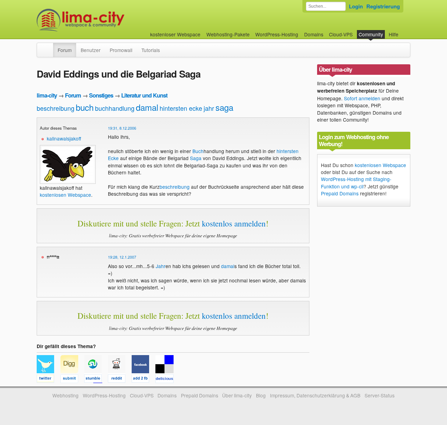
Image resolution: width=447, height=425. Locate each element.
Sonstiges (101, 95)
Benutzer (91, 49)
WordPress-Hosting (276, 34)
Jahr (161, 265)
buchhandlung (114, 108)
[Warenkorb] (404, 31)
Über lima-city (237, 395)
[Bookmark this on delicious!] (166, 379)
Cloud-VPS (341, 34)
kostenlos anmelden (234, 223)
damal (147, 107)
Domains (313, 34)
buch (85, 107)
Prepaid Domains (340, 193)
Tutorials (150, 49)
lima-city (47, 95)
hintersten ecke (181, 108)
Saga (195, 157)
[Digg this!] (72, 379)
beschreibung (55, 108)
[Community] (48, 46)
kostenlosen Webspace (65, 194)
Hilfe (393, 34)
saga (224, 107)
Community (371, 34)
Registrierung (383, 6)
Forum (65, 49)
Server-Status (380, 395)
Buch (198, 150)
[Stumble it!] (96, 379)
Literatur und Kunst (144, 95)
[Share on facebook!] (143, 379)
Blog (261, 395)
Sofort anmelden (362, 98)
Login (356, 6)
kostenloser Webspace (175, 34)
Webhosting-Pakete (228, 34)
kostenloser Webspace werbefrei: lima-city (106, 20)
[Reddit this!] (120, 379)
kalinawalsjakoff (64, 138)
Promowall (121, 49)
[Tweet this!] (48, 379)
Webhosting (65, 395)
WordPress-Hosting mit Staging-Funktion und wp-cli (356, 182)
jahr (209, 108)
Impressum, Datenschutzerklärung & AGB (315, 395)
